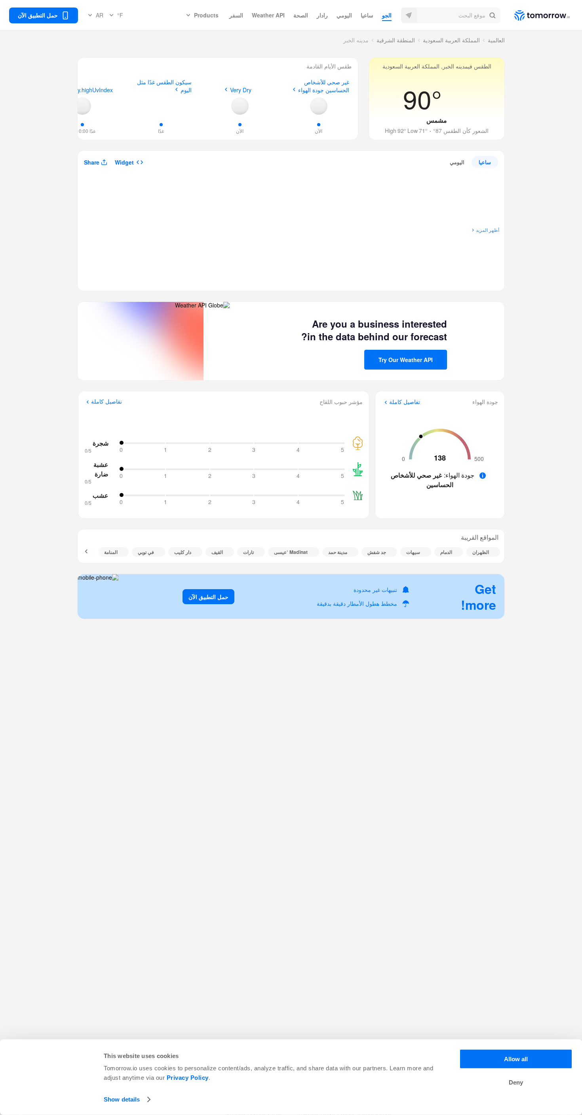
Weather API (268, 15)
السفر (236, 15)
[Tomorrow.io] (535, 15)
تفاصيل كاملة (404, 402)
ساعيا (367, 15)
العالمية (496, 40)
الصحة (300, 15)
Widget (124, 162)
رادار (322, 15)
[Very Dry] (240, 106)
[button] (450, 15)
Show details (122, 1099)
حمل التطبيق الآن (208, 597)
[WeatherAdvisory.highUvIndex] (82, 106)
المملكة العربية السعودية (451, 40)
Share (91, 162)
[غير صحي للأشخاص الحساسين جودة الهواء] (318, 106)
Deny (516, 1082)
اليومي (344, 15)
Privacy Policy (188, 1077)
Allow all (516, 1059)
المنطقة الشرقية (396, 40)
